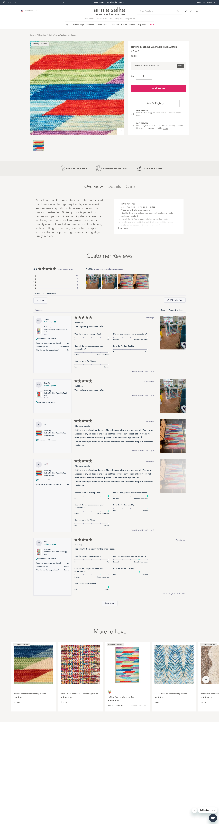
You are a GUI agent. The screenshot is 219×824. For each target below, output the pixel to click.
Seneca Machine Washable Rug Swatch (170, 694)
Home (32, 35)
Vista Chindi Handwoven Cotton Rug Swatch (79, 694)
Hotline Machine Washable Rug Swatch (62, 35)
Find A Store (11, 2)
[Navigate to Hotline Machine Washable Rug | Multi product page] (127, 663)
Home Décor (102, 25)
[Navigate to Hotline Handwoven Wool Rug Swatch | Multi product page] (33, 663)
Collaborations (128, 25)
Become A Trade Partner (206, 2)
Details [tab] (114, 186)
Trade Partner (88, 19)
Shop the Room (101, 19)
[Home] (109, 14)
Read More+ (124, 228)
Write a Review (177, 301)
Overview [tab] (93, 186)
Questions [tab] (51, 293)
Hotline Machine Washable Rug (121, 697)
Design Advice (130, 19)
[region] (117, 281)
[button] (136, 50)
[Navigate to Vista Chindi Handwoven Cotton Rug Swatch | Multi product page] (80, 663)
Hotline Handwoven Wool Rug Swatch (30, 694)
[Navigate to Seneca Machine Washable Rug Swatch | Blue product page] (174, 663)
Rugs (67, 25)
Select (180, 65)
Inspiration (143, 25)
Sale (152, 25)
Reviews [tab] (38, 293)
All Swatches (41, 35)
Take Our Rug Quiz (115, 19)
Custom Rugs (78, 25)
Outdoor (115, 25)
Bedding (90, 25)
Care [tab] (130, 186)
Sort (163, 310)
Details (138, 115)
